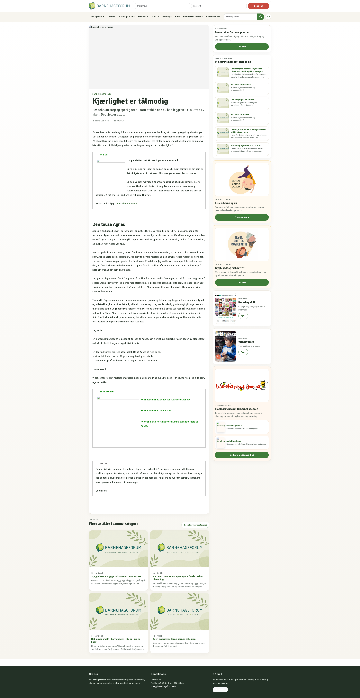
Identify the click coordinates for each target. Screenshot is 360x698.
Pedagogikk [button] (96, 16)
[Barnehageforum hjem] (109, 6)
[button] (268, 17)
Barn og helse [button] (126, 16)
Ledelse (111, 16)
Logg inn (258, 5)
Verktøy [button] (166, 16)
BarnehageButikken (127, 203)
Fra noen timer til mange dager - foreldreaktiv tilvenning (178, 578)
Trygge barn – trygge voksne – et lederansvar (116, 576)
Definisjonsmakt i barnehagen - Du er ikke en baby (115, 640)
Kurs (177, 16)
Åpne (243, 316)
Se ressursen (242, 217)
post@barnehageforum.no (163, 686)
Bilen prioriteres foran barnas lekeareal (174, 639)
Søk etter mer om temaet (195, 525)
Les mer (242, 46)
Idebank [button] (142, 16)
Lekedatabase (213, 16)
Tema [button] (154, 16)
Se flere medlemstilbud (242, 455)
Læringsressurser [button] (192, 16)
